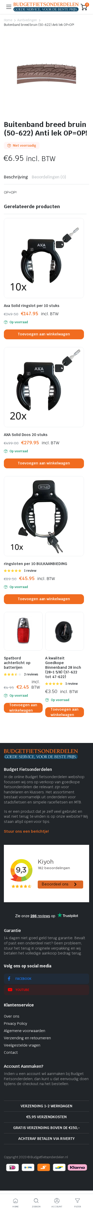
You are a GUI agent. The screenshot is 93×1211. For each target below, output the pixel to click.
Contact (11, 1052)
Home (8, 20)
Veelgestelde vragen (22, 1045)
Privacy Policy (15, 1023)
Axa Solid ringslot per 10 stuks (31, 305)
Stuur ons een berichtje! (26, 831)
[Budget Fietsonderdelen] (46, 7)
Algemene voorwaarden (24, 1030)
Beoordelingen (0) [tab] (49, 177)
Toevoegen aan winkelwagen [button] (44, 334)
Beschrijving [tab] (16, 177)
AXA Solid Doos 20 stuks (26, 434)
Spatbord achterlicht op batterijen (17, 663)
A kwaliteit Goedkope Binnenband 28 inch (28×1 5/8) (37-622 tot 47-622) (63, 667)
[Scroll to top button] (85, 1188)
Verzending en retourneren (27, 1038)
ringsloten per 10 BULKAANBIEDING (35, 563)
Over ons (11, 1016)
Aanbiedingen (27, 20)
